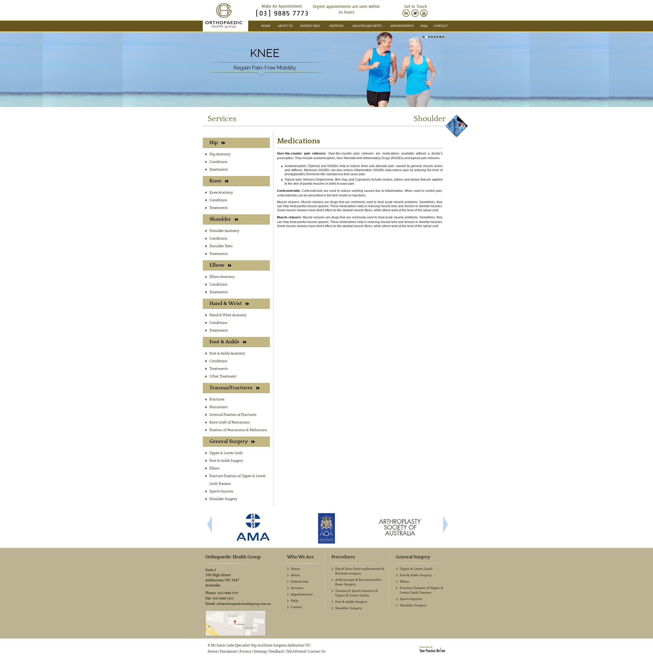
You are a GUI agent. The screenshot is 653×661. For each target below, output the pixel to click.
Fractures (216, 399)
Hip (213, 143)
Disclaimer (228, 652)
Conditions (218, 162)
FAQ (424, 26)
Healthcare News (367, 26)
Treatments (218, 170)
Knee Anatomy (221, 193)
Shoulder (220, 219)
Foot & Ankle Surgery (226, 461)
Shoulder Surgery (223, 499)
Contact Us (316, 652)
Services (336, 26)
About (295, 575)
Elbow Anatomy (222, 277)
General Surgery (228, 441)
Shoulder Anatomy (224, 231)
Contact (441, 26)
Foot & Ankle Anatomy (227, 353)
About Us (285, 26)
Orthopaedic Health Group (233, 557)
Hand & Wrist (225, 303)
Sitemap (260, 652)
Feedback (276, 652)
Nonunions (218, 407)
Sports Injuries (221, 491)
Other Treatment (222, 376)
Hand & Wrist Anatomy (228, 315)
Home (265, 26)
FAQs (295, 601)
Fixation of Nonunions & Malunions (238, 430)
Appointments (402, 26)
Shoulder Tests (221, 246)
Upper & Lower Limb (226, 453)
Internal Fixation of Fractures (232, 415)
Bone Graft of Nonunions (229, 422)
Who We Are (300, 557)
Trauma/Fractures (231, 388)
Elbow (216, 265)
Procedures (343, 557)
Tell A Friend (296, 652)
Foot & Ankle (224, 342)
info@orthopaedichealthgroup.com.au (244, 604)
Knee (265, 53)
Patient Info (310, 26)
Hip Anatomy (220, 154)
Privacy (245, 652)
